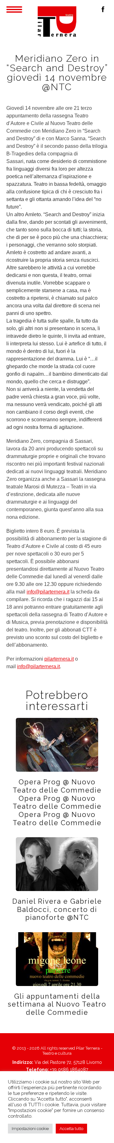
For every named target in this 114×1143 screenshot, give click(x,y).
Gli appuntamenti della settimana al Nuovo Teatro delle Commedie (57, 1004)
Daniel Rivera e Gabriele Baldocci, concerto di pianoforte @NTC (57, 909)
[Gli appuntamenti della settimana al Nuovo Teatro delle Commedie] (57, 958)
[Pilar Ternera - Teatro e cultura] (57, 21)
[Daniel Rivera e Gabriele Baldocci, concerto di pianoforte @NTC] (57, 863)
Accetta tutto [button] (71, 1128)
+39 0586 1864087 (69, 1069)
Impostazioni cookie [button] (30, 1128)
